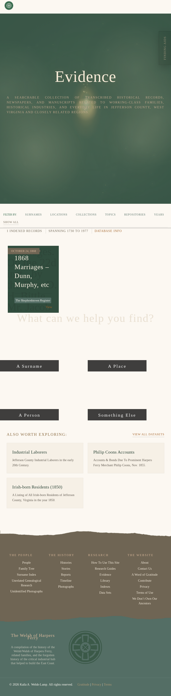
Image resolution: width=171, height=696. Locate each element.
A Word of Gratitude (145, 574)
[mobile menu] (164, 6)
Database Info (108, 231)
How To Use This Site (105, 562)
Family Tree (26, 568)
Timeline (65, 580)
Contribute (144, 580)
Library (105, 580)
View (49, 307)
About (145, 562)
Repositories (135, 214)
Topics (110, 214)
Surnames (33, 214)
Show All (11, 222)
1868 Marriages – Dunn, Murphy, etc (31, 271)
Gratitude (83, 684)
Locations (58, 214)
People (26, 562)
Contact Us (145, 568)
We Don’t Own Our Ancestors (144, 601)
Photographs (66, 586)
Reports (66, 574)
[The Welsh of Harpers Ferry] (8, 6)
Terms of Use (144, 592)
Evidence (105, 574)
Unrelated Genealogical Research (26, 583)
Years (159, 214)
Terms (108, 684)
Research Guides (105, 568)
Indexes (105, 586)
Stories (65, 568)
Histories (65, 562)
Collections (86, 214)
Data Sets (105, 592)
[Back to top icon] (149, 687)
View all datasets (148, 434)
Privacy (144, 586)
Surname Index (26, 574)
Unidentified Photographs (26, 591)
